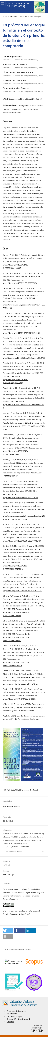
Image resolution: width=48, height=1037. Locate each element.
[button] (8, 930)
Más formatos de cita (13, 852)
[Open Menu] (2, 3)
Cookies (10, 1022)
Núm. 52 (23, 16)
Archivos (13, 16)
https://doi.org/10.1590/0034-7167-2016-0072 (22, 591)
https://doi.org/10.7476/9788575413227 (20, 699)
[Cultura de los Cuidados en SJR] (14, 963)
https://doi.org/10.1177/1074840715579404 (21, 333)
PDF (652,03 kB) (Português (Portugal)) (22, 790)
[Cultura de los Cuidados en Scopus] (34, 970)
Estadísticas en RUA (11, 806)
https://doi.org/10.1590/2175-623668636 (20, 283)
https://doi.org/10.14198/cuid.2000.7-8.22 (20, 497)
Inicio (5, 16)
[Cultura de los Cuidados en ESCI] (34, 990)
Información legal (14, 1016)
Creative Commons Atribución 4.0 (16, 914)
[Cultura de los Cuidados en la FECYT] (14, 990)
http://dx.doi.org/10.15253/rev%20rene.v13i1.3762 (24, 358)
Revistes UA (12, 1014)
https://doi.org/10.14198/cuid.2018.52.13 (24, 99)
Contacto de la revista (16, 1011)
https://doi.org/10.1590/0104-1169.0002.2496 (22, 541)
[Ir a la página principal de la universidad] (19, 1006)
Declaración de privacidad (18, 1019)
